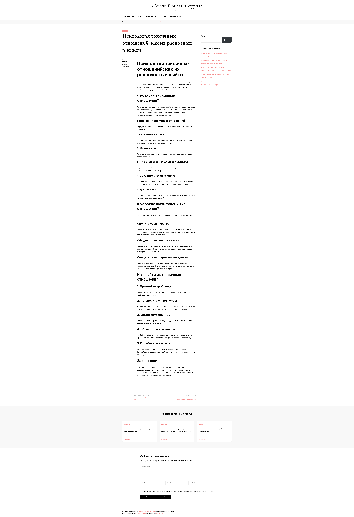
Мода (140, 16)
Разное (125, 30)
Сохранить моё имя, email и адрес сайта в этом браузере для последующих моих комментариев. (176, 491)
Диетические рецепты (172, 16)
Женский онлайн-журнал (177, 6)
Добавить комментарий (128, 67)
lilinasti (125, 61)
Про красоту (129, 16)
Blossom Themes (140, 513)
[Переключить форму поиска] (231, 16)
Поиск (203, 36)
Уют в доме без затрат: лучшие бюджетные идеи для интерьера (176, 430)
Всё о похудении (153, 16)
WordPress (159, 513)
